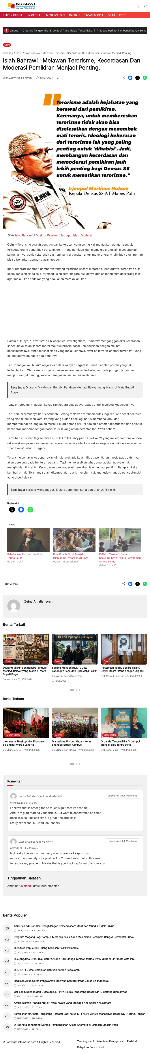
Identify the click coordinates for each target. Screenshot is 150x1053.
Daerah (74, 15)
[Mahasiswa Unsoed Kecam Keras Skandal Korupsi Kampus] (75, 736)
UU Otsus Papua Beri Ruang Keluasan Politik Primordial (46, 947)
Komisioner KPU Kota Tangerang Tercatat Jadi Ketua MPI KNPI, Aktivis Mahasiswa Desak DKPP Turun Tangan (79, 1013)
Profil (123, 15)
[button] (138, 6)
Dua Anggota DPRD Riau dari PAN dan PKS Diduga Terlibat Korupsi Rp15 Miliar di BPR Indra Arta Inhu (74, 958)
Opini (111, 15)
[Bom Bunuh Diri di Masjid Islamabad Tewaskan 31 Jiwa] (74, 540)
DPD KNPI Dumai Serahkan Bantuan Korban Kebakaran (47, 969)
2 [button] (58, 77)
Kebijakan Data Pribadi (90, 1047)
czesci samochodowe (31, 841)
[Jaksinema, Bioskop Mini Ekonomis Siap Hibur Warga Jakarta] (26, 736)
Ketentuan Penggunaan (110, 1041)
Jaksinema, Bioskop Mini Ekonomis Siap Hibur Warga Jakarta (23, 743)
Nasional (35, 15)
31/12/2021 (46, 77)
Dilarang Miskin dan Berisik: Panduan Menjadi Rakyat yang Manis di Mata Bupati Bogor (25, 671)
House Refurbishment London (36, 796)
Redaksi (132, 1041)
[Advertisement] (75, 308)
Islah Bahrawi (11, 583)
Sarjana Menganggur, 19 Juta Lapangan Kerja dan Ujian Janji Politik (71, 489)
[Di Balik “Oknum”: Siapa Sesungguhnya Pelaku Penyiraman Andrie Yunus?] (120, 540)
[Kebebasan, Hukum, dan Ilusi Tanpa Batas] (28, 540)
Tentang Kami (85, 1041)
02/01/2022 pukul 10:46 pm (24, 848)
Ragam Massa (93, 15)
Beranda (8, 53)
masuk (27, 886)
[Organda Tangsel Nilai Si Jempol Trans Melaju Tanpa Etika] (124, 736)
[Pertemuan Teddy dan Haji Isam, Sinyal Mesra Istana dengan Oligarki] (124, 662)
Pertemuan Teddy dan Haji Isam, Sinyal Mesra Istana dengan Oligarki (122, 669)
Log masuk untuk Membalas (122, 795)
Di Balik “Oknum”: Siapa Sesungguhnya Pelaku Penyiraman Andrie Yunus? (120, 558)
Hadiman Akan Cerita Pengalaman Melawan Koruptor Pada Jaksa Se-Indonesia (61, 980)
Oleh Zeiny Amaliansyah (17, 77)
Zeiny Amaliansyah (38, 601)
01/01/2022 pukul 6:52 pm (23, 802)
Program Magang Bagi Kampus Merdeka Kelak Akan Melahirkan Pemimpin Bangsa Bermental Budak (74, 936)
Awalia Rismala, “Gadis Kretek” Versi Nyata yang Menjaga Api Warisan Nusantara (62, 1002)
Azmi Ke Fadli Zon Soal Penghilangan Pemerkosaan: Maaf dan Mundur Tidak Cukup (64, 925)
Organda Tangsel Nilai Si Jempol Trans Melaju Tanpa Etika (39, 30)
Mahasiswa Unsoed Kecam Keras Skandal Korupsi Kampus (71, 743)
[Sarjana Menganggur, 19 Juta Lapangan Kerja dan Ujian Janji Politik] (75, 662)
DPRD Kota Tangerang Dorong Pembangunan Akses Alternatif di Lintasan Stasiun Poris (66, 1024)
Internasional (13, 15)
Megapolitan (55, 15)
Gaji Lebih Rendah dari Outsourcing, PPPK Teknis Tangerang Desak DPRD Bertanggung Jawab (71, 991)
